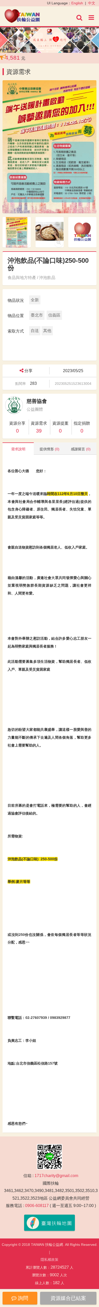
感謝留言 (81, 449)
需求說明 (18, 449)
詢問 (22, 1298)
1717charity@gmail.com (56, 1175)
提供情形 (49, 449)
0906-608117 (37, 1205)
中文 (91, 3)
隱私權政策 (49, 1260)
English (77, 3)
